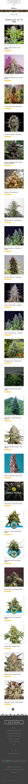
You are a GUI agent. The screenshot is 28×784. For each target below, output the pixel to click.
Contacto (14, 772)
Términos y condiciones (14, 767)
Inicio (14, 728)
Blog (14, 744)
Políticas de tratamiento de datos (14, 769)
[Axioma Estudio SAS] (14, 780)
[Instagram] (15, 750)
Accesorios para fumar (14, 736)
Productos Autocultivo (14, 733)
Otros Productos (14, 741)
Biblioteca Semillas (14, 739)
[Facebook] (12, 750)
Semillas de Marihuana (14, 730)
